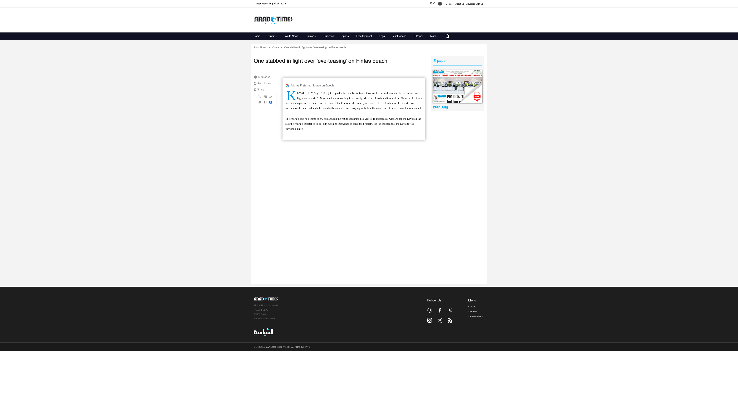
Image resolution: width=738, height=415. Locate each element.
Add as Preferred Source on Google (312, 85)
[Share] (270, 102)
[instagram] (429, 320)
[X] (260, 98)
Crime (275, 47)
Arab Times (260, 47)
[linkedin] (265, 98)
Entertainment (364, 36)
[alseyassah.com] (263, 332)
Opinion (310, 36)
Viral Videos (399, 36)
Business (329, 36)
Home (257, 36)
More (433, 36)
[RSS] (450, 320)
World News (291, 36)
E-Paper (418, 36)
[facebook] (265, 103)
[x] (439, 320)
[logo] (273, 20)
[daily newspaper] (458, 86)
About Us (459, 4)
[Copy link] (270, 98)
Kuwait (271, 36)
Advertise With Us (474, 4)
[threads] (429, 310)
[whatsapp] (260, 103)
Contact (449, 4)
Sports (345, 36)
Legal (382, 36)
